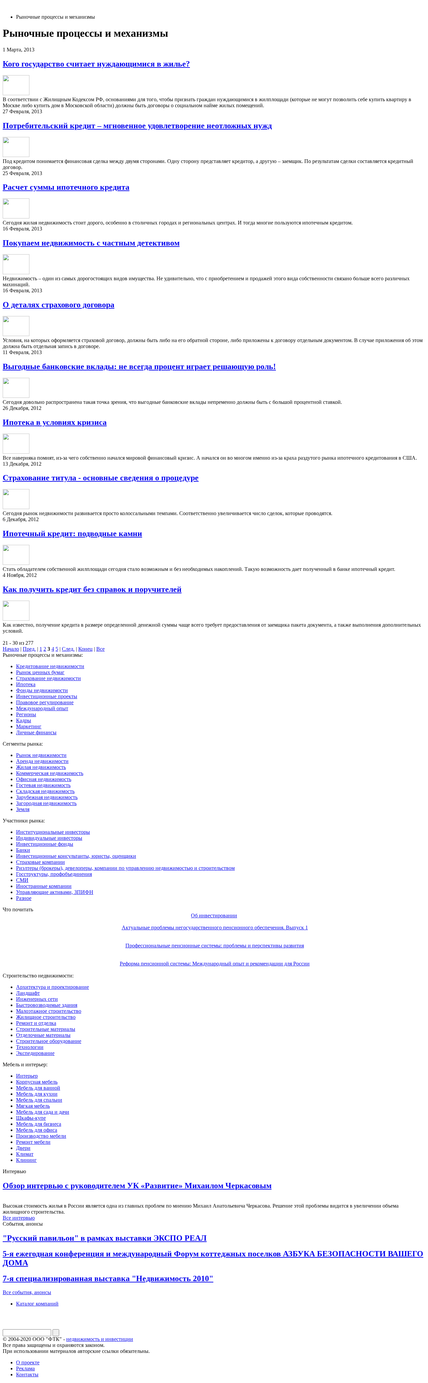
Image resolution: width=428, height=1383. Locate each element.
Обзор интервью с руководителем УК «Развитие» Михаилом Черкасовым (137, 1185)
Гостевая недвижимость (43, 785)
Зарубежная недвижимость (47, 797)
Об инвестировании (214, 915)
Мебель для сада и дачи (42, 1112)
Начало (11, 649)
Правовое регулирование (45, 702)
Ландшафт (28, 993)
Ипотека (25, 684)
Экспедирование (35, 1053)
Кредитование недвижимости (50, 666)
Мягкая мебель (33, 1106)
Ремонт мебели (33, 1142)
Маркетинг (28, 726)
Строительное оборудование (48, 1041)
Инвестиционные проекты (46, 696)
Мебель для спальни (39, 1100)
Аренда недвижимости (42, 761)
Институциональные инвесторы (53, 832)
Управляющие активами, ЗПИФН (54, 892)
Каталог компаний (37, 1304)
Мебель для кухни (37, 1094)
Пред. (29, 649)
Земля (22, 809)
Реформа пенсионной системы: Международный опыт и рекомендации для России (215, 963)
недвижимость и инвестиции (99, 1339)
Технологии (29, 1047)
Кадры (23, 720)
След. (68, 649)
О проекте (27, 1362)
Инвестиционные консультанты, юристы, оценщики (76, 856)
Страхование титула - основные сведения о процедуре (101, 477)
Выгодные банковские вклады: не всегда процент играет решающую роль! (139, 366)
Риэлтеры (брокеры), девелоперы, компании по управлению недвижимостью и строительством (125, 868)
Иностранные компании (44, 886)
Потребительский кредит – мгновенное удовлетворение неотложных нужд (137, 125)
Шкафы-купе (31, 1118)
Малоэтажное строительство (48, 1011)
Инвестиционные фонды (44, 844)
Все (100, 649)
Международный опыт (42, 708)
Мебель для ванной (38, 1088)
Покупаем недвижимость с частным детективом (91, 243)
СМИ (22, 880)
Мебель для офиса (36, 1130)
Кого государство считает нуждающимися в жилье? (96, 63)
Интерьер (27, 1076)
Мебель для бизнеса (38, 1124)
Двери (23, 1148)
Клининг (26, 1160)
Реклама (25, 1368)
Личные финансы (36, 732)
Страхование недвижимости (48, 678)
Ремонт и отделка (36, 1023)
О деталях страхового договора (58, 304)
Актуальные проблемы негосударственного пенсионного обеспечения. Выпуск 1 (215, 927)
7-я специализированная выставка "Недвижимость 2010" (108, 1278)
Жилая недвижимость (41, 767)
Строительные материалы (45, 1029)
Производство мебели (41, 1136)
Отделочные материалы (43, 1035)
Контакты (27, 1374)
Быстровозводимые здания (46, 1005)
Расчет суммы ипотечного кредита (66, 187)
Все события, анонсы (27, 1292)
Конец (85, 649)
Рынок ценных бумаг (40, 672)
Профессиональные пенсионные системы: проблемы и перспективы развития (214, 945)
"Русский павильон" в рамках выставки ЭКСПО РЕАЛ (105, 1238)
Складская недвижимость (45, 791)
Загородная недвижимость (46, 803)
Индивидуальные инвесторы (49, 838)
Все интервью (19, 1218)
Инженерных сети (37, 999)
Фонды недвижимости (42, 690)
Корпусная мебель (37, 1082)
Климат (24, 1154)
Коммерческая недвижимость (49, 773)
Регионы (26, 714)
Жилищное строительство (46, 1017)
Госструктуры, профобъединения (54, 874)
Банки (23, 850)
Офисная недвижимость (43, 779)
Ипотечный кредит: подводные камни (72, 533)
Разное (23, 898)
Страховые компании (40, 862)
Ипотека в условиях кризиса (55, 422)
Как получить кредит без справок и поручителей (92, 589)
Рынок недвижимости (41, 755)
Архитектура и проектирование (52, 987)
